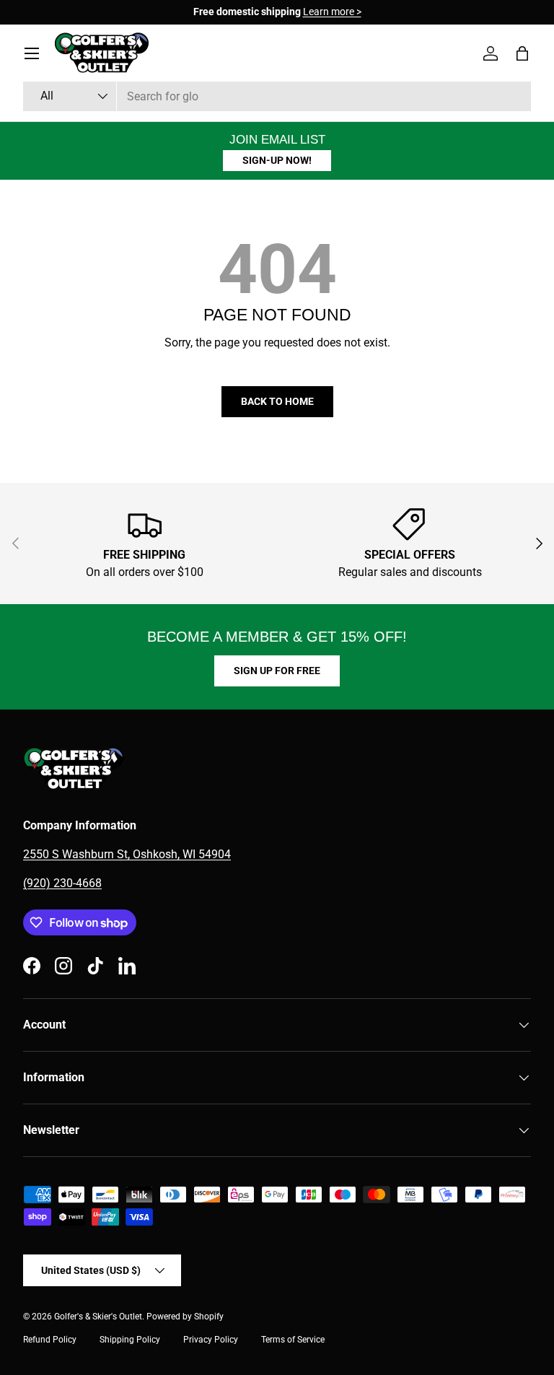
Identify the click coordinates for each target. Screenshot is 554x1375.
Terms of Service (293, 1340)
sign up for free (277, 670)
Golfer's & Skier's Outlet (98, 1316)
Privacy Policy (210, 1340)
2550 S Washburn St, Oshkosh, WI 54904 (127, 854)
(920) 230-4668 (62, 883)
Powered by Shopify (185, 1316)
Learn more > (209, 12)
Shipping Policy (130, 1340)
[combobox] (277, 96)
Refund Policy (49, 1340)
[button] (522, 53)
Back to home (277, 401)
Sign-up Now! (277, 160)
